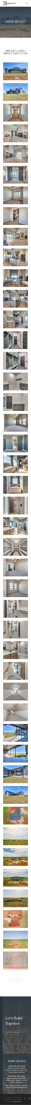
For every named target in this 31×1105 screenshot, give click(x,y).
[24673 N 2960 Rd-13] (15, 142)
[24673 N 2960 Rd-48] (15, 596)
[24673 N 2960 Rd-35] (15, 534)
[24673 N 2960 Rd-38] (15, 472)
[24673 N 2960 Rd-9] (15, 121)
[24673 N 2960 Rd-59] (15, 576)
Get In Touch (13, 1032)
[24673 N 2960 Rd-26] (15, 286)
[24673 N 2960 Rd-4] (15, 80)
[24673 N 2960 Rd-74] (15, 803)
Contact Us (15, 980)
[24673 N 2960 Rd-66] (15, 720)
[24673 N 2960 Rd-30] (15, 204)
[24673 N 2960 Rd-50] (15, 658)
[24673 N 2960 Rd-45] (15, 183)
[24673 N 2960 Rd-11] (15, 162)
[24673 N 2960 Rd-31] (15, 555)
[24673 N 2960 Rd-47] (15, 224)
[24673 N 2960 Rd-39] (15, 493)
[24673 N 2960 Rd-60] (15, 369)
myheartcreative (16, 1101)
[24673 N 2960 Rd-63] (15, 679)
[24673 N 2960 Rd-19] (15, 266)
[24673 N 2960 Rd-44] (15, 617)
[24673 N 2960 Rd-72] (15, 782)
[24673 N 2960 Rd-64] (15, 700)
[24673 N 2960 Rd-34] (15, 452)
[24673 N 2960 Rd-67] (15, 390)
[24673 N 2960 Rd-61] (15, 348)
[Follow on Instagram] (29, 1098)
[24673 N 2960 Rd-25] (15, 307)
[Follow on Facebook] (24, 1098)
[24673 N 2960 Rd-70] (15, 762)
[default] (15, 824)
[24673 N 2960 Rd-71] (15, 741)
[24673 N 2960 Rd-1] (15, 100)
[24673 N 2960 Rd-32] (15, 431)
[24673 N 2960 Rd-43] (15, 638)
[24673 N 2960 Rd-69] (15, 410)
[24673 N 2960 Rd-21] (15, 328)
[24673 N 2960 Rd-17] (15, 245)
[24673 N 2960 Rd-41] (15, 514)
